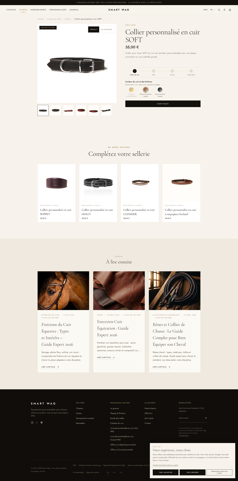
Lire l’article (48, 367)
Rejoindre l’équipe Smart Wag (114, 465)
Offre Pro (148, 413)
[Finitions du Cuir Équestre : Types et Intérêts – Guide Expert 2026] (63, 290)
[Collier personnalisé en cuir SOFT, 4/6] (80, 110)
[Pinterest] (41, 422)
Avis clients (149, 418)
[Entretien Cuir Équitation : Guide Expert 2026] (119, 290)
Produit (93, 29)
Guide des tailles (117, 418)
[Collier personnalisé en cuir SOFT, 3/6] (68, 110)
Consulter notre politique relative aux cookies (165, 465)
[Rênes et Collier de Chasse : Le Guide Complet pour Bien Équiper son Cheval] (174, 290)
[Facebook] (37, 422)
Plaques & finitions (117, 413)
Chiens (23, 10)
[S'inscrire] (205, 418)
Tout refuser (192, 472)
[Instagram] (32, 422)
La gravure (114, 408)
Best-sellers (80, 423)
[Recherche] (219, 10)
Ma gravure (106, 29)
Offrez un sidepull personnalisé (123, 444)
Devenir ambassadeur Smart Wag (140, 465)
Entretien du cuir (117, 423)
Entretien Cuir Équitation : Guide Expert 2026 (113, 328)
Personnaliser (58, 10)
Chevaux (11, 10)
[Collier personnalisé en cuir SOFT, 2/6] (55, 110)
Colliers (68, 19)
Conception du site (38, 471)
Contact (148, 423)
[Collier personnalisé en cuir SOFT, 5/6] (93, 110)
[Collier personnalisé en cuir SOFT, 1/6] (42, 110)
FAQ (74, 465)
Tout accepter (165, 472)
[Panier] (229, 9)
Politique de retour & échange (90, 465)
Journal (74, 10)
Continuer (163, 104)
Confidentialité (183, 435)
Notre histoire (150, 408)
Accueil (40, 19)
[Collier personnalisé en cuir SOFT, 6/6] (106, 110)
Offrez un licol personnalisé (121, 449)
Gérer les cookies (92, 472)
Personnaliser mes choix (219, 472)
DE (121, 472)
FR (211, 10)
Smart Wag (119, 10)
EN (114, 472)
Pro (206, 10)
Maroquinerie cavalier (85, 418)
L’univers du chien (54, 19)
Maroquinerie (38, 10)
